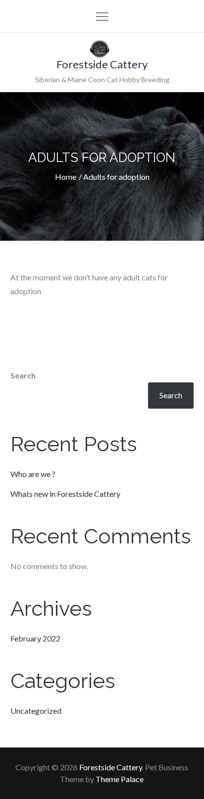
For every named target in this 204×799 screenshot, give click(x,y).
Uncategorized (35, 710)
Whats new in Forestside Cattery (65, 493)
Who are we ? (32, 474)
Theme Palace (120, 779)
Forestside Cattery (102, 64)
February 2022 (35, 638)
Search (23, 375)
